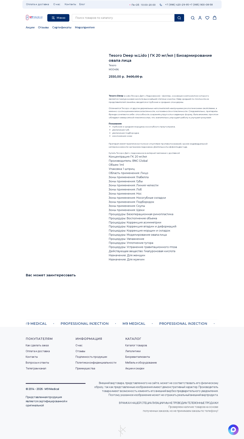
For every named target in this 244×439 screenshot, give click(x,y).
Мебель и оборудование (141, 362)
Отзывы (43, 27)
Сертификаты (62, 27)
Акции (30, 27)
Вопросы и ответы (37, 362)
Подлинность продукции (91, 357)
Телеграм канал (36, 368)
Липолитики (133, 351)
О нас (79, 345)
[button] (193, 18)
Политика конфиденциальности (96, 362)
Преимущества (85, 368)
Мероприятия (85, 27)
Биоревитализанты (137, 357)
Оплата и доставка (38, 351)
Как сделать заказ (37, 345)
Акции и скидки (134, 368)
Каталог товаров (136, 345)
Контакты (32, 357)
